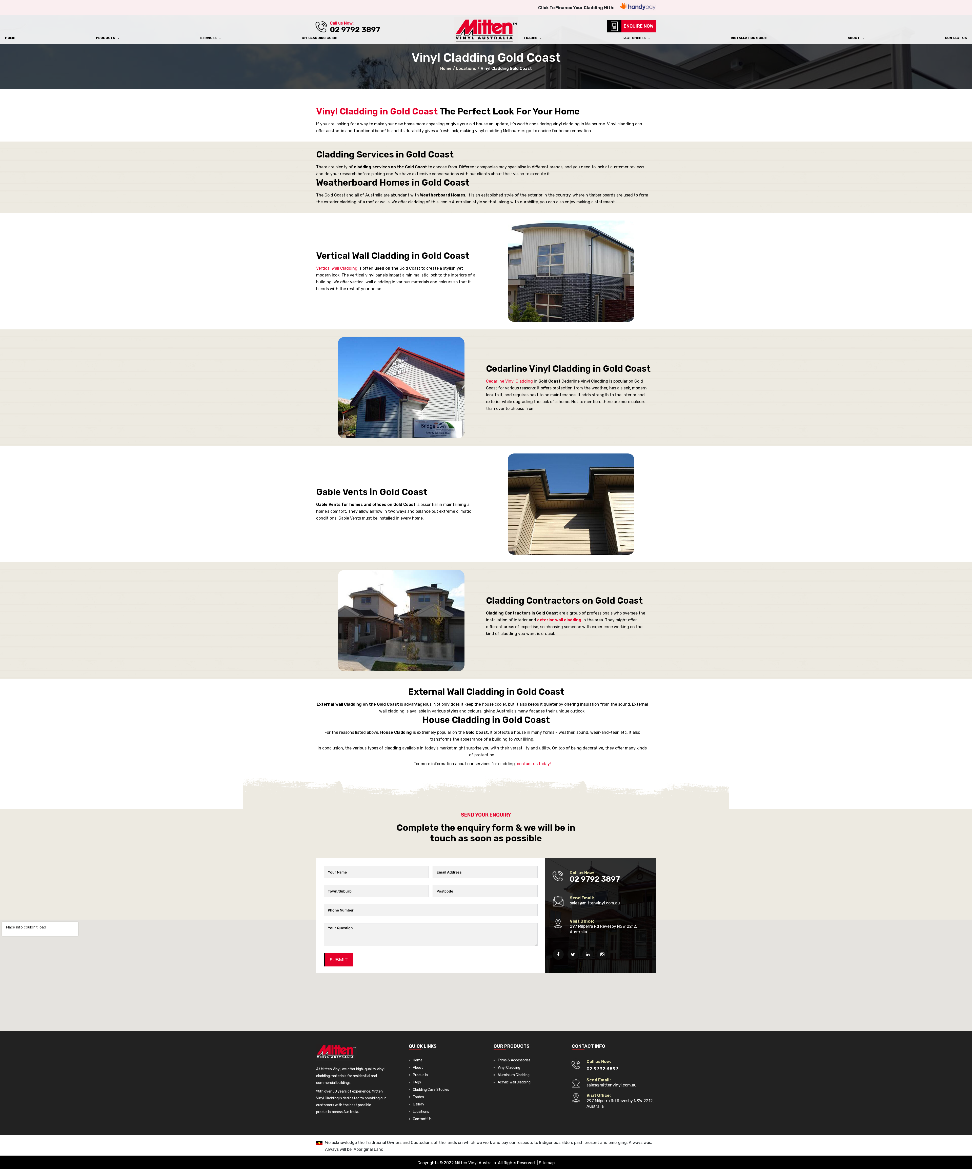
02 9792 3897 (355, 29)
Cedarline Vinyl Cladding (509, 381)
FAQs (417, 1082)
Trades (418, 1097)
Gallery (418, 1104)
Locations (421, 1111)
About (418, 1067)
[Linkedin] (587, 954)
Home (417, 1060)
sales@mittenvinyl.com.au (595, 903)
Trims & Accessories (514, 1060)
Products (420, 1075)
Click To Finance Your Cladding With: (576, 7)
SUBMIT (339, 960)
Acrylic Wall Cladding (514, 1082)
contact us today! (534, 763)
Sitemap (547, 1162)
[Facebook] (558, 954)
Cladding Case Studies (431, 1089)
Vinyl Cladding (509, 1067)
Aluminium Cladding (514, 1075)
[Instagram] (602, 954)
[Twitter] (573, 954)
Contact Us (422, 1119)
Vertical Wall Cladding (336, 268)
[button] (638, 26)
